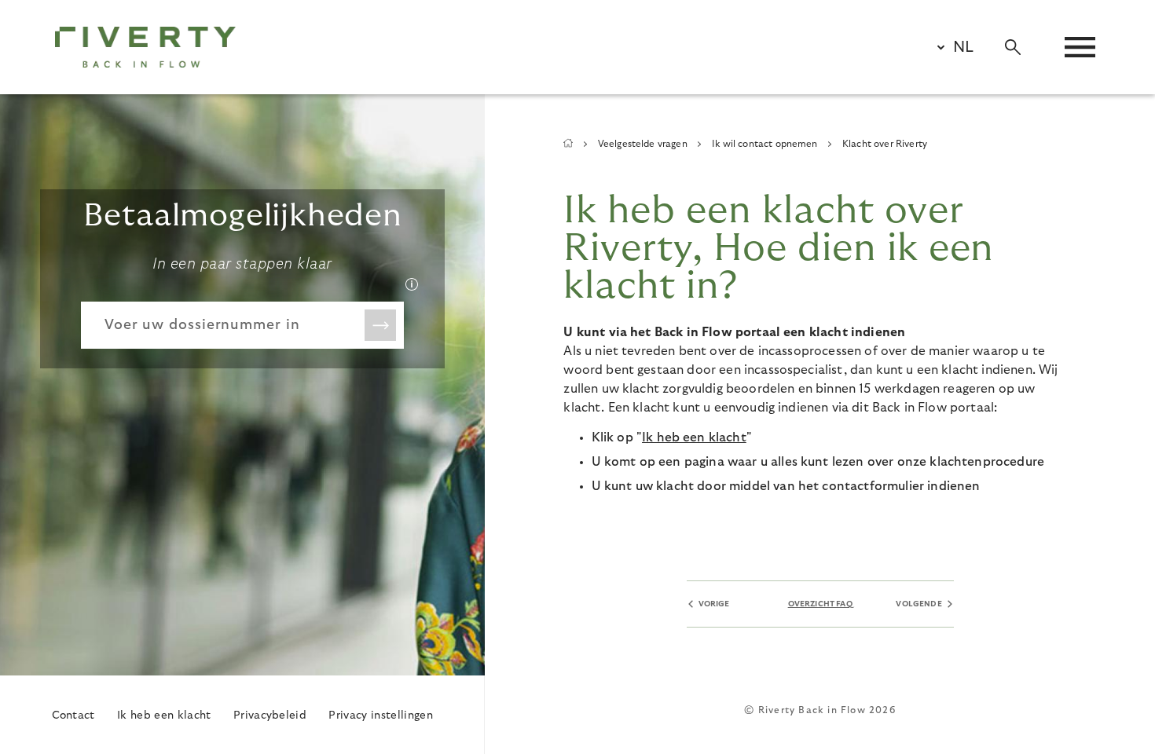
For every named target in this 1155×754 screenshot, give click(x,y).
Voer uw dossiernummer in (202, 324)
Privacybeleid (269, 715)
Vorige (714, 604)
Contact (73, 715)
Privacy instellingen (380, 715)
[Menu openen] (1080, 47)
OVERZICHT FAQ (820, 604)
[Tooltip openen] (411, 284)
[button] (949, 47)
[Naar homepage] (145, 47)
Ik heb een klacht (164, 715)
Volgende (918, 604)
